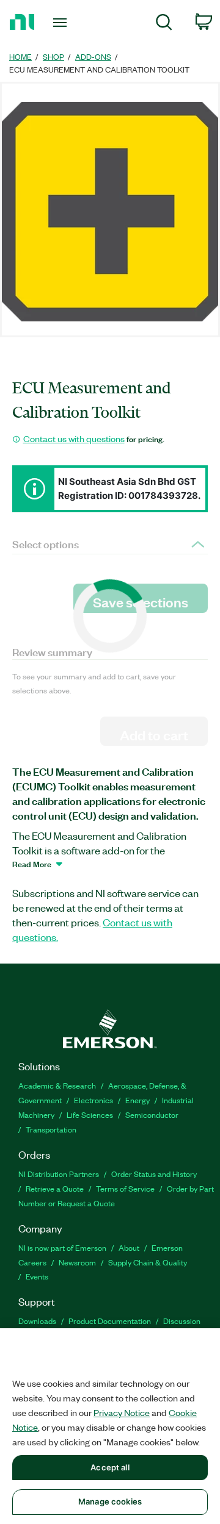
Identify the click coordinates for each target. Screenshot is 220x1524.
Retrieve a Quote (55, 1188)
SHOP (53, 56)
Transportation (51, 1129)
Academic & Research (57, 1085)
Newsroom (77, 1262)
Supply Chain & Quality (147, 1262)
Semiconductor (151, 1114)
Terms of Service (125, 1188)
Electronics (93, 1100)
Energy (137, 1100)
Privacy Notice (122, 1412)
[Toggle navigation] (61, 22)
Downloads (37, 1320)
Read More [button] (31, 863)
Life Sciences (90, 1114)
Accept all (109, 1467)
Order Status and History (154, 1173)
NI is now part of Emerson (62, 1247)
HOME (20, 56)
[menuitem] (164, 24)
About (129, 1247)
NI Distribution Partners (58, 1173)
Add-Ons (93, 56)
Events (37, 1276)
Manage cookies (110, 1501)
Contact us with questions (74, 438)
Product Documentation (109, 1320)
